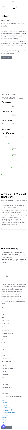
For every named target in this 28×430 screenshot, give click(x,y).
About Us (4, 417)
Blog (2, 317)
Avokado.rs (11, 393)
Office (5, 405)
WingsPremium (5, 342)
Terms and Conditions (6, 387)
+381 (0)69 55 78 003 (6, 361)
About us (3, 371)
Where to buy (4, 374)
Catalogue (5, 129)
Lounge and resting (10, 412)
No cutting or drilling (6, 323)
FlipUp (2, 339)
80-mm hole (4, 326)
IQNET (3, 349)
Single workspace (9, 409)
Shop (2, 314)
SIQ (2, 352)
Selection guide (6, 415)
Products (3, 311)
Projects (6, 420)
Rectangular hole (5, 330)
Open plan (7, 407)
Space (3, 404)
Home (2, 11)
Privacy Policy (4, 384)
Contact (3, 377)
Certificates (6, 120)
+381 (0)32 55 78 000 (6, 358)
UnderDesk (4, 336)
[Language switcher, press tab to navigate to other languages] (9, 7)
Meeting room (8, 410)
